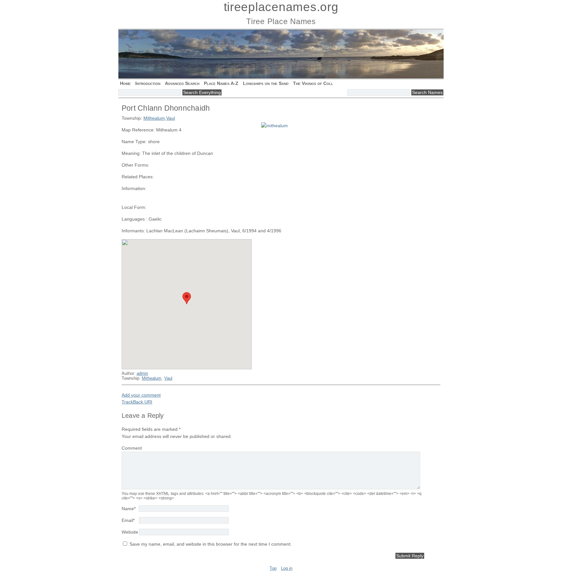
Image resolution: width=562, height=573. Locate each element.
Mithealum (154, 118)
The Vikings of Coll (313, 83)
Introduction (147, 83)
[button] (186, 298)
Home (125, 83)
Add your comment (141, 395)
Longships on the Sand (265, 83)
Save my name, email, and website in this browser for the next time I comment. (210, 544)
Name (129, 508)
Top (273, 568)
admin (142, 373)
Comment (132, 448)
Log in (286, 568)
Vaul (170, 118)
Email (128, 520)
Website (130, 532)
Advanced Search (182, 83)
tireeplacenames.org (281, 7)
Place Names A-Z (221, 83)
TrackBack (137, 401)
